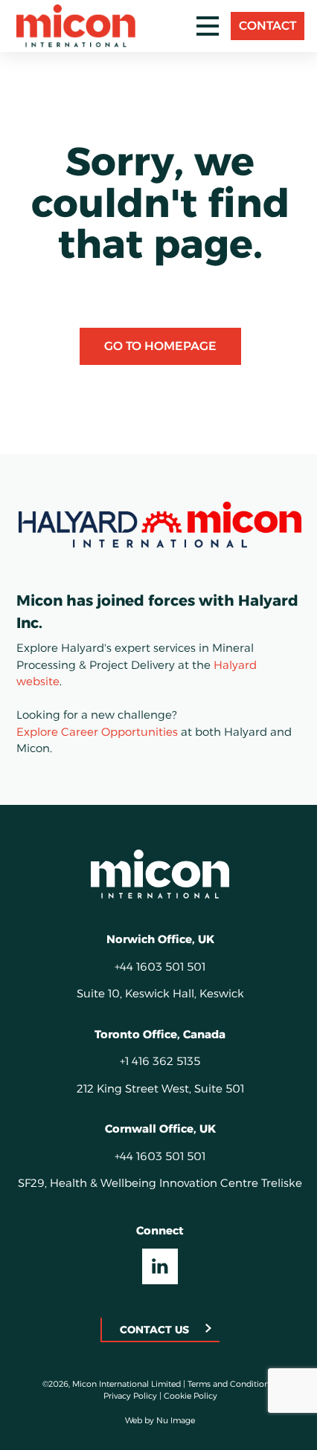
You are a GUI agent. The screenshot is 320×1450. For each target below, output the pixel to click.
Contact (267, 26)
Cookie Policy (190, 1396)
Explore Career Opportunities (97, 732)
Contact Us (154, 1329)
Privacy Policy (130, 1396)
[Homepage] (160, 874)
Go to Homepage (160, 346)
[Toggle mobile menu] (207, 26)
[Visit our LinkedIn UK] (160, 1266)
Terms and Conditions (230, 1384)
